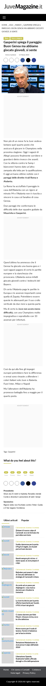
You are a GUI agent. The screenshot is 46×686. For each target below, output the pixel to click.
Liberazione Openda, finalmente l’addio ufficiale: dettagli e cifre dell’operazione (27, 659)
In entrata (35, 527)
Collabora (36, 670)
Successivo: (23, 505)
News (7, 38)
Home (6, 670)
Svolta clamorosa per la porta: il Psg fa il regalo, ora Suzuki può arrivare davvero (27, 547)
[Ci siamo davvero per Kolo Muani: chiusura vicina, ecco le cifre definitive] (8, 613)
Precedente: (22, 494)
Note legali (15, 673)
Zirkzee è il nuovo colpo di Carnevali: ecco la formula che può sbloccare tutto (27, 533)
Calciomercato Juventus (24, 527)
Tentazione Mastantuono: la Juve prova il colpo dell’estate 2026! (27, 645)
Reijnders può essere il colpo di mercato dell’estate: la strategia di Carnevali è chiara (27, 575)
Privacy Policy (29, 673)
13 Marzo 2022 (24, 55)
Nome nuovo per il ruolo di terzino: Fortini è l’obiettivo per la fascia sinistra (26, 631)
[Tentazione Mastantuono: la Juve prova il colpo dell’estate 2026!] (8, 640)
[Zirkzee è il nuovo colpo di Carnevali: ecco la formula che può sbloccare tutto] (6, 527)
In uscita (35, 654)
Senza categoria (17, 38)
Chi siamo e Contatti (20, 670)
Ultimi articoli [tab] (10, 520)
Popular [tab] (25, 520)
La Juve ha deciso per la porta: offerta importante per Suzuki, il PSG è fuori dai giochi (27, 603)
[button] (4, 17)
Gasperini (11, 452)
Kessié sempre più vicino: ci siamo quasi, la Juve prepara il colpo (27, 561)
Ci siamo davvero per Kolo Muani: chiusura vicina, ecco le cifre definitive (27, 617)
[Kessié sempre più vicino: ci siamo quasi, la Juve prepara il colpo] (5, 555)
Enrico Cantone (10, 55)
